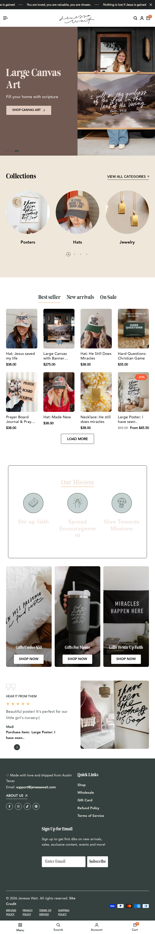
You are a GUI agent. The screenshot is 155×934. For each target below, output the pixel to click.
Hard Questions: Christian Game (132, 356)
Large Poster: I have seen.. (130, 419)
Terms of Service (91, 816)
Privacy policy (28, 912)
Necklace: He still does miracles (96, 419)
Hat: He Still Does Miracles (96, 356)
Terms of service (45, 912)
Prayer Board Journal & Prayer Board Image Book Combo (20, 419)
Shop (82, 785)
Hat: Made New (57, 417)
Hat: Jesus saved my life (20, 356)
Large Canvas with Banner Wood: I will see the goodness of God (57, 356)
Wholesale (86, 793)
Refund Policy (88, 808)
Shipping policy (63, 912)
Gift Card (85, 800)
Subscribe (97, 861)
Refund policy (11, 912)
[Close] (150, 5)
